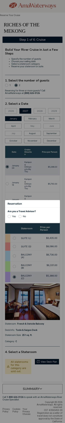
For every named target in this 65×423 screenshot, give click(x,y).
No (24, 216)
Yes (14, 216)
